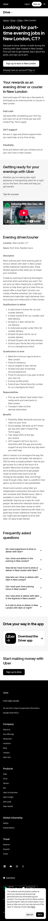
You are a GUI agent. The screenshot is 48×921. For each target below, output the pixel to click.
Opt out (29, 915)
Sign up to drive (14, 672)
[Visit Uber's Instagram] (17, 866)
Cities (20, 20)
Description (8, 256)
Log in (27, 4)
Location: (7, 243)
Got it (40, 915)
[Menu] (44, 4)
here (33, 907)
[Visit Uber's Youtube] (11, 866)
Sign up (36, 4)
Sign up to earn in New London (21, 63)
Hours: (6, 248)
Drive (12, 20)
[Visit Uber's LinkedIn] (5, 866)
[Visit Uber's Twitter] (23, 866)
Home (6, 20)
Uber (5, 4)
